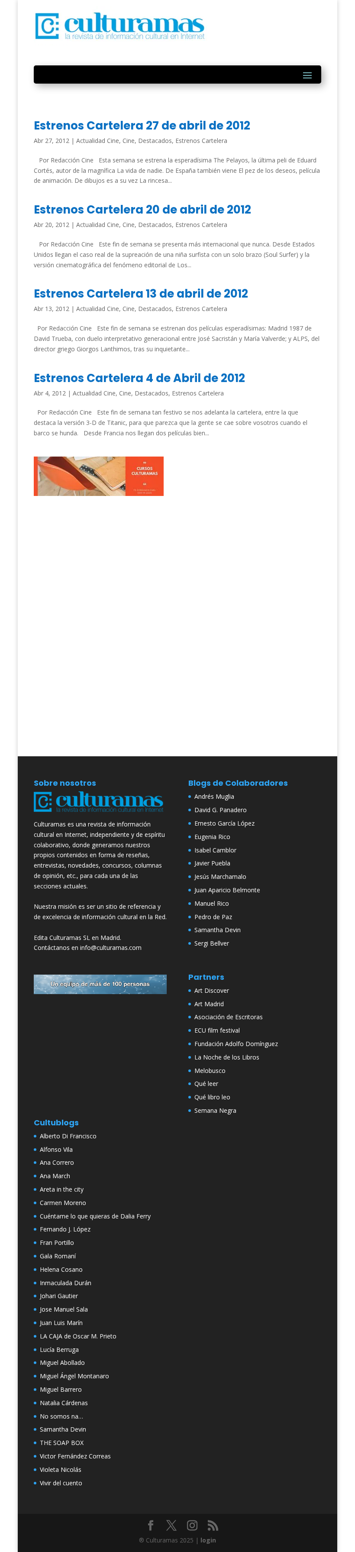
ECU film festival (217, 1030)
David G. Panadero (220, 810)
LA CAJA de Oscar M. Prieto (78, 1336)
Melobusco (210, 1070)
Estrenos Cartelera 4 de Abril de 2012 (139, 378)
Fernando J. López (65, 1229)
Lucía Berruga (59, 1349)
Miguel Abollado (62, 1362)
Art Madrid (209, 1004)
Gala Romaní (58, 1256)
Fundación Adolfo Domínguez (236, 1044)
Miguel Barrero (61, 1389)
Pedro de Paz (213, 917)
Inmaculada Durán (65, 1283)
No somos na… (61, 1416)
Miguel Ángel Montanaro (74, 1376)
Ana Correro (57, 1162)
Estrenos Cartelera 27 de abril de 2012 (142, 125)
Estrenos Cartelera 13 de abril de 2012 (141, 293)
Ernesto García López (224, 823)
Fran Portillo (57, 1242)
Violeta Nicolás (60, 1469)
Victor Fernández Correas (75, 1456)
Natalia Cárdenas (64, 1403)
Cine (129, 140)
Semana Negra (215, 1110)
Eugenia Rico (212, 837)
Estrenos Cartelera (201, 140)
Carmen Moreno (63, 1203)
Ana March (55, 1176)
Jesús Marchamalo (220, 876)
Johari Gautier (59, 1296)
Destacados (155, 140)
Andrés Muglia (214, 796)
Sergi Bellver (211, 943)
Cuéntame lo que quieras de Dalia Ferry (95, 1216)
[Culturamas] (100, 814)
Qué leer (206, 1083)
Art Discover (211, 990)
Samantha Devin (217, 930)
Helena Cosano (61, 1269)
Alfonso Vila (56, 1149)
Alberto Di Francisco (68, 1136)
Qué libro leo (212, 1097)
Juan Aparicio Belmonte (227, 890)
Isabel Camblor (215, 850)
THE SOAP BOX (62, 1443)
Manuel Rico (211, 903)
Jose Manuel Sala (64, 1309)
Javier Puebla (212, 863)
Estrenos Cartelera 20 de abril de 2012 (142, 209)
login (208, 1540)
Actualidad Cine (97, 140)
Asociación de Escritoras (228, 1017)
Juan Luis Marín (61, 1323)
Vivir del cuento (61, 1483)
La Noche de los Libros (226, 1057)
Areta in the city (62, 1189)
